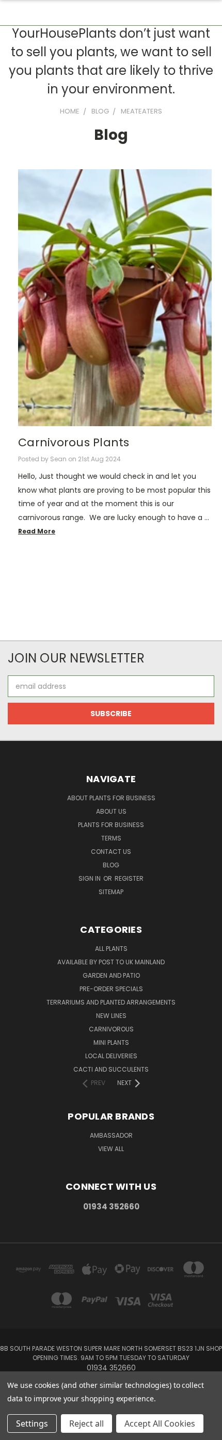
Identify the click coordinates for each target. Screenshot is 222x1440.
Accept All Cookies (159, 1423)
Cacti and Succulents (111, 1069)
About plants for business (111, 798)
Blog (111, 865)
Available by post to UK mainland (111, 962)
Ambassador (111, 1135)
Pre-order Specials (111, 988)
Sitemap (111, 891)
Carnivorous (111, 1029)
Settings (32, 1423)
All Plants (111, 948)
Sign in (90, 878)
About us (111, 811)
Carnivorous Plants (74, 442)
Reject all (86, 1423)
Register (129, 878)
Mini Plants (111, 1042)
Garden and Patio (111, 975)
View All (111, 1148)
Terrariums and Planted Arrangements (111, 1002)
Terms (111, 838)
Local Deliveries (111, 1055)
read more (36, 531)
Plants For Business (111, 824)
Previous (16, 1429)
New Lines (111, 1015)
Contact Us (111, 851)
